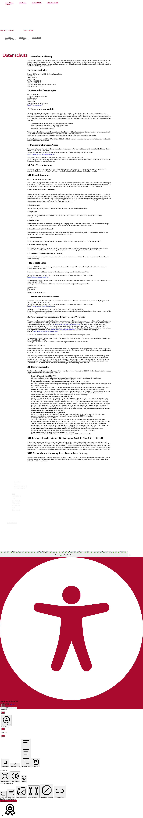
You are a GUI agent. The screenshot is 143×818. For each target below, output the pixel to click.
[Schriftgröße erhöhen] (3, 705)
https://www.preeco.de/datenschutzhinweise (40, 154)
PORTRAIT (17, 482)
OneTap (12, 704)
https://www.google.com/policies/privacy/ (67, 324)
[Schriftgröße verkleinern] (3, 713)
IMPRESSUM (11, 520)
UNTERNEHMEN (8, 481)
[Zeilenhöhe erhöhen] (3, 729)
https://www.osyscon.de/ (35, 105)
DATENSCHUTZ (12, 523)
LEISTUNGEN (7, 494)
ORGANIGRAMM (19, 488)
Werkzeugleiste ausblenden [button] (8, 708)
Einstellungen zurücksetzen (8, 801)
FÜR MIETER (16, 503)
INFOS (4, 520)
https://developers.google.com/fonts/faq (63, 330)
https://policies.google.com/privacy (38, 277)
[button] (129, 555)
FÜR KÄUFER (16, 505)
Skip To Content (5, 799)
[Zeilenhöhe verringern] (3, 736)
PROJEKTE (6, 515)
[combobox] (64, 554)
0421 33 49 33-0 (9, 540)
